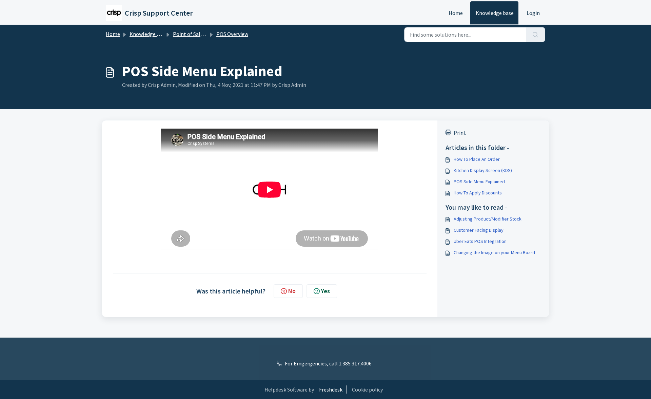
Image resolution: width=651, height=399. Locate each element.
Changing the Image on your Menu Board (494, 252)
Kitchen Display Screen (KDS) (483, 170)
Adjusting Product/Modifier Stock (487, 219)
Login (533, 13)
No (292, 291)
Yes (325, 291)
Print (460, 132)
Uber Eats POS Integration (480, 241)
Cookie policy (367, 389)
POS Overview (232, 34)
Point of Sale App (193, 34)
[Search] (535, 34)
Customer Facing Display (479, 230)
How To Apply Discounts (478, 193)
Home (456, 13)
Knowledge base (495, 13)
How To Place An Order (477, 159)
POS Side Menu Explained (479, 181)
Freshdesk (330, 389)
